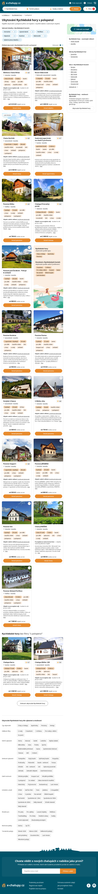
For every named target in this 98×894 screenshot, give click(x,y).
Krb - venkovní (30, 767)
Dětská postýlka (23, 776)
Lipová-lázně (25, 32)
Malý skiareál (22, 806)
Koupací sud (35, 776)
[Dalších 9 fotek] (48, 124)
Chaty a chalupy (41, 254)
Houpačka (55, 758)
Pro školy (32, 816)
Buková (73, 79)
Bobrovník (38, 36)
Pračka (36, 745)
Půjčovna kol (32, 784)
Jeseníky (13, 75)
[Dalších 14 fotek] (16, 512)
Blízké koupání (49, 273)
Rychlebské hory (17, 15)
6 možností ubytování (55, 479)
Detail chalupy (48, 240)
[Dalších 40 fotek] (16, 58)
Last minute (54, 784)
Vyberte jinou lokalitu (11, 40)
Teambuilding (22, 816)
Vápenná (8, 36)
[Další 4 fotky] (48, 512)
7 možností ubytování (23, 288)
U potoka (28, 794)
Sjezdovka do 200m (24, 802)
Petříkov (41, 32)
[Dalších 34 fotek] (16, 190)
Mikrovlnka (21, 745)
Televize (20, 753)
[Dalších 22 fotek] (16, 256)
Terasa (53, 762)
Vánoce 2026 (33, 831)
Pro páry (20, 812)
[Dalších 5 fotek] (16, 387)
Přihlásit (89, 3)
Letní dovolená (41, 275)
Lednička (43, 741)
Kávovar (27, 741)
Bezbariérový (43, 784)
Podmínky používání (36, 882)
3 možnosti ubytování (23, 219)
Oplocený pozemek (49, 767)
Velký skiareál (38, 802)
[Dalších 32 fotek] (48, 321)
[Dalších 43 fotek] (16, 321)
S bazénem (40, 267)
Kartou (20, 826)
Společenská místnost (50, 749)
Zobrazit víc (72, 87)
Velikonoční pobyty (46, 831)
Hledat (76, 9)
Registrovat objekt (35, 885)
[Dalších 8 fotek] (16, 577)
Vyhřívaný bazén (44, 758)
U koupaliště (54, 790)
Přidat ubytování (77, 3)
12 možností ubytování (55, 91)
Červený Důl (74, 84)
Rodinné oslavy (43, 816)
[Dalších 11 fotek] (16, 450)
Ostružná (8, 32)
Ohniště (20, 767)
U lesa (20, 794)
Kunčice (23, 36)
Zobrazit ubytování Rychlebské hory (32, 703)
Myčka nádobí (53, 741)
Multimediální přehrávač (25, 749)
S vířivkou (48, 267)
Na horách (21, 798)
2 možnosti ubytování (23, 157)
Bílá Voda (74, 72)
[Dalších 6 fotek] (48, 387)
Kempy (52, 725)
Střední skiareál (50, 802)
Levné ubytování (23, 820)
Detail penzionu (17, 240)
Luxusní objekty (42, 812)
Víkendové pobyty (23, 839)
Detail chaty (17, 108)
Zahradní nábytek (32, 771)
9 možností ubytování (23, 354)
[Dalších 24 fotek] (16, 124)
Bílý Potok (74, 74)
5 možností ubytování (55, 354)
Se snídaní (32, 780)
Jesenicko (74, 54)
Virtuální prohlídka (47, 776)
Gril (39, 767)
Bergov (73, 67)
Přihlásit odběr (68, 871)
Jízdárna (45, 790)
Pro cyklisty (30, 812)
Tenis (37, 790)
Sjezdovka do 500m (50, 798)
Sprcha (44, 745)
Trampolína (21, 758)
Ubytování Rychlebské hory (81, 108)
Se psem (51, 270)
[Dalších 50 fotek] (48, 58)
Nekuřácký (21, 784)
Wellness (52, 812)
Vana (29, 745)
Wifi (27, 753)
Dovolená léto (34, 835)
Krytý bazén (32, 758)
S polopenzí (21, 780)
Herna (20, 741)
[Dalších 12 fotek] (48, 450)
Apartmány (51, 254)
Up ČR (27, 826)
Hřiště (20, 790)
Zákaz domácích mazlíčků (46, 780)
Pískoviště (31, 762)
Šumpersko (74, 57)
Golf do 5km (29, 790)
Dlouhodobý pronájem (38, 820)
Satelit (35, 741)
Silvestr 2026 (22, 831)
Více (8, 99)
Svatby (53, 816)
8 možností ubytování (23, 542)
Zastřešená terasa (46, 771)
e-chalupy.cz (5, 15)
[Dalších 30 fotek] (48, 648)
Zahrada (20, 771)
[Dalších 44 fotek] (16, 648)
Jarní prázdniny (22, 835)
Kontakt (60, 889)
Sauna (58, 270)
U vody (20, 731)
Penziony (39, 256)
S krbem (34, 753)
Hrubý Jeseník (75, 41)
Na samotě (40, 273)
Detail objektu (48, 108)
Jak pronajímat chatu (65, 885)
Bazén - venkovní (43, 762)
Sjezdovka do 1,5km (34, 798)
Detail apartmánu (48, 174)
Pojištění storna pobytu (37, 889)
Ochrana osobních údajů (66, 882)
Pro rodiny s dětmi (42, 270)
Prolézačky (21, 762)
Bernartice (74, 69)
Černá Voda (74, 81)
